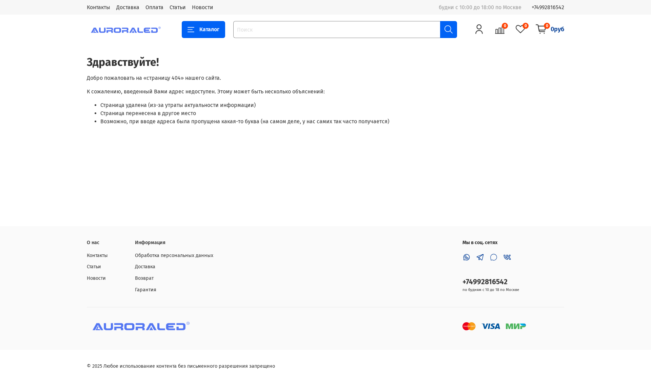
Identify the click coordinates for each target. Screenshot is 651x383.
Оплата (154, 7)
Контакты (98, 7)
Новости (202, 7)
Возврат (144, 278)
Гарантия (145, 290)
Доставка (127, 7)
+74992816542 (548, 7)
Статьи (178, 7)
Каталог (209, 29)
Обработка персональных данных (174, 255)
